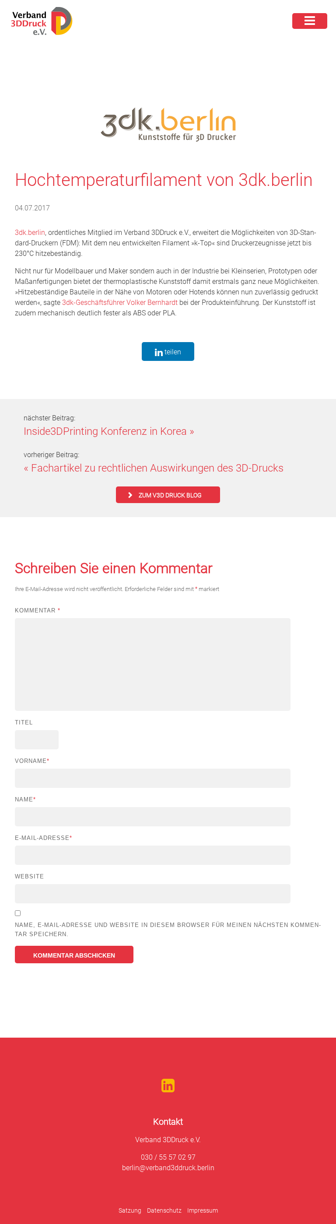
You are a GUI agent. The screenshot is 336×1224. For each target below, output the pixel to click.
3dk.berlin (30, 232)
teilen (172, 352)
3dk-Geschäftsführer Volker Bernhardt (120, 302)
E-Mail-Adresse (43, 838)
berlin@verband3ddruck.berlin (168, 1168)
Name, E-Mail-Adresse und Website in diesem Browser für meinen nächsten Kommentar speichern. (168, 929)
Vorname (32, 761)
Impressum (202, 1210)
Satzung (130, 1210)
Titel (24, 722)
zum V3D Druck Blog (170, 495)
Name (25, 799)
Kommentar (37, 610)
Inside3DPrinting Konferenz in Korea (105, 431)
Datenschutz (164, 1210)
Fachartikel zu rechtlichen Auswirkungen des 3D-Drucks (157, 468)
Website (29, 876)
